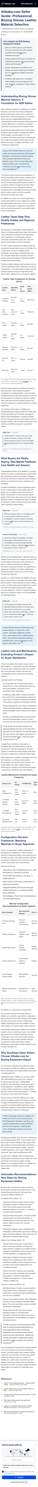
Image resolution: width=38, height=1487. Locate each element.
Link (25, 1384)
